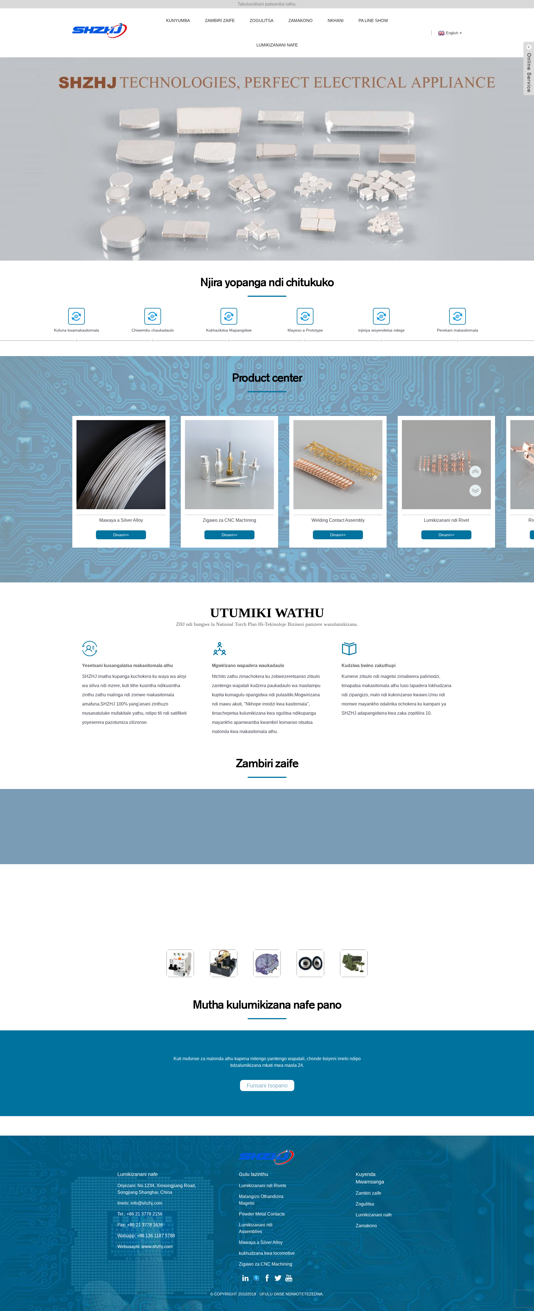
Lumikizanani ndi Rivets (262, 1185)
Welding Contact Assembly (338, 520)
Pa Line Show (373, 20)
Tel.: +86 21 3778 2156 (139, 1214)
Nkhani (335, 20)
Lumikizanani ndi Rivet (446, 520)
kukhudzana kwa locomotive (267, 1253)
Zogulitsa (261, 20)
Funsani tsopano (267, 1085)
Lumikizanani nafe (277, 45)
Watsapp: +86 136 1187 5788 (146, 1235)
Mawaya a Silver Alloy (121, 520)
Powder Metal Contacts (262, 1214)
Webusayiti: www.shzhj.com (144, 1246)
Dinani (121, 535)
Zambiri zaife (220, 20)
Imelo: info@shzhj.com (139, 1203)
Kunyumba (178, 20)
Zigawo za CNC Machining (229, 520)
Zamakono (300, 20)
